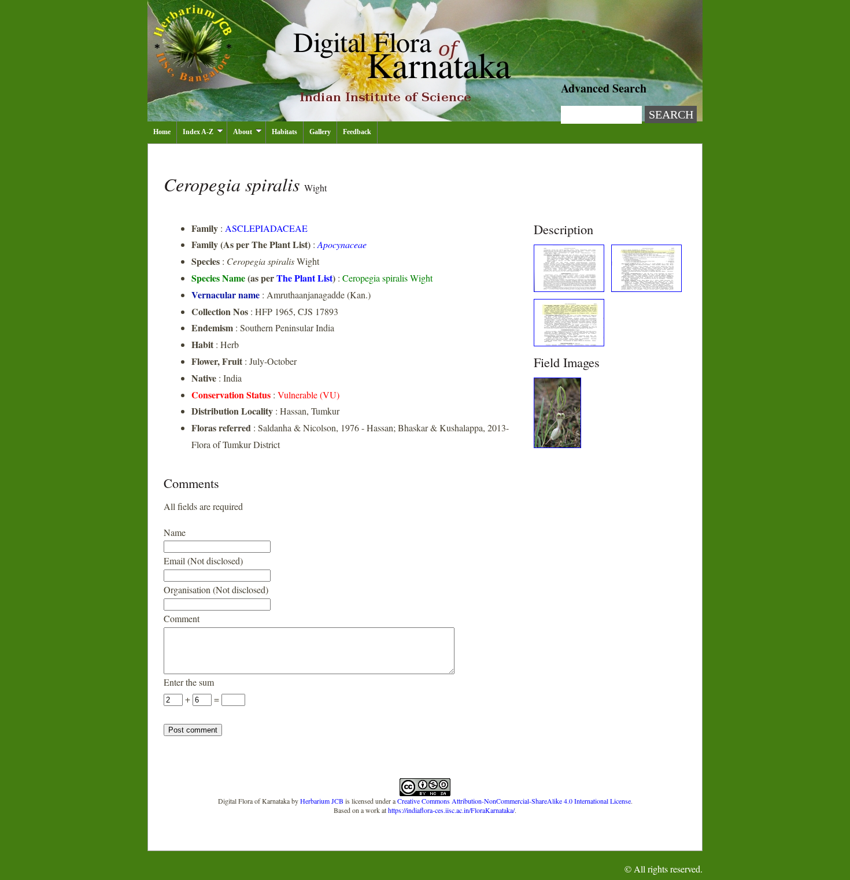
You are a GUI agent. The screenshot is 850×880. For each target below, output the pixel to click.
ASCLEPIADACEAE (266, 228)
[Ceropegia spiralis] (569, 288)
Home (162, 132)
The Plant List (304, 277)
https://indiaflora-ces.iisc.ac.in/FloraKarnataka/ (451, 810)
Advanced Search (603, 88)
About (242, 132)
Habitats (284, 132)
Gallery (320, 132)
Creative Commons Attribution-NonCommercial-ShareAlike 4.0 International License (514, 800)
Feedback (357, 132)
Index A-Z (198, 132)
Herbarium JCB (321, 800)
